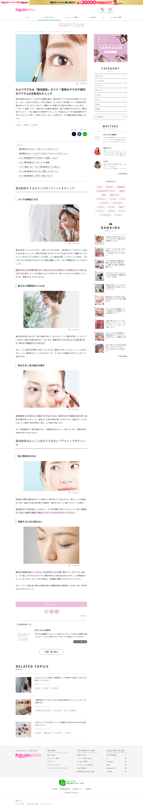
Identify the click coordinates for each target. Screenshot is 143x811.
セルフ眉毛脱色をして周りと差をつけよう (36, 175)
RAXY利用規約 (82, 768)
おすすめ (38, 733)
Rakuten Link (111, 768)
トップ (26, 17)
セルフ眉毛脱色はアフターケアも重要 (34, 162)
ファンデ (121, 211)
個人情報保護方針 (65, 789)
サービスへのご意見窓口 (85, 765)
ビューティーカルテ (53, 765)
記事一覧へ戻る (51, 651)
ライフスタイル (105, 215)
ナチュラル (54, 688)
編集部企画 (120, 187)
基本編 (26, 125)
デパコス (111, 211)
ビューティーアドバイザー (56, 768)
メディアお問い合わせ (84, 758)
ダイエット (100, 211)
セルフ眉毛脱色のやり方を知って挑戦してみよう (38, 158)
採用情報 (88, 789)
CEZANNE (72, 710)
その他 (97, 109)
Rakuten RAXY (25, 10)
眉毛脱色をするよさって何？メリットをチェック (38, 149)
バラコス (68, 733)
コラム (97, 104)
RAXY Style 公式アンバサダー (43, 710)
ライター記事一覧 (80, 642)
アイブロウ (34, 125)
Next (83, 616)
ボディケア (99, 90)
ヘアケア (98, 95)
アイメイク (24, 122)
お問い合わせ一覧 (32, 804)
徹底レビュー (47, 733)
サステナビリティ (46, 804)
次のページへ (51, 604)
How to (18, 125)
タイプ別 (118, 215)
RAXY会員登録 (112, 755)
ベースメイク (99, 81)
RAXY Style (49, 17)
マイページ (51, 761)
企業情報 (54, 789)
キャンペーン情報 (71, 17)
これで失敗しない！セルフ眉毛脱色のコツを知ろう (39, 166)
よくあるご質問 (116, 17)
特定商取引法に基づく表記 (86, 771)
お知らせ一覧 (81, 755)
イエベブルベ (117, 203)
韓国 (104, 195)
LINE (108, 765)
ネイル (97, 99)
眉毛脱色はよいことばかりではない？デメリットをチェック (43, 153)
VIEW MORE (122, 174)
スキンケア (99, 76)
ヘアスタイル (104, 203)
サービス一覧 (20, 804)
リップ (122, 199)
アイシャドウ (57, 710)
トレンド (112, 199)
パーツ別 (45, 688)
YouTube (109, 771)
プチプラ (100, 207)
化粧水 (121, 207)
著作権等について (78, 789)
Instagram (110, 761)
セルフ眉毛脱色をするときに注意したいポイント (38, 171)
